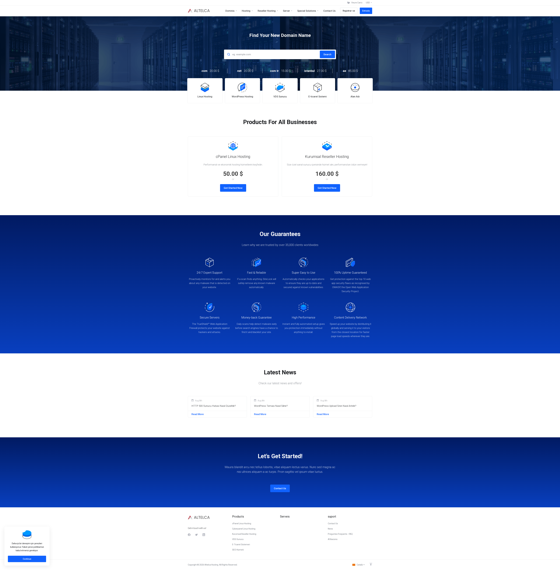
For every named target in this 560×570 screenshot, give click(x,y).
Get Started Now (233, 187)
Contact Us (280, 488)
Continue (27, 559)
